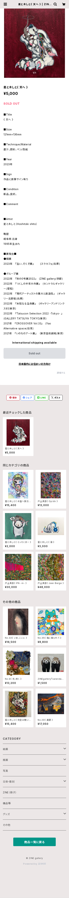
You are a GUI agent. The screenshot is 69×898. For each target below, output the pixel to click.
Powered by (30, 863)
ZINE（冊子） (10, 792)
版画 (5, 759)
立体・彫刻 (9, 781)
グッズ (6, 814)
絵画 (5, 749)
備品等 (7, 803)
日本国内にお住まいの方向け (34, 363)
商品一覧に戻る (34, 842)
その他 (6, 824)
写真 (5, 770)
